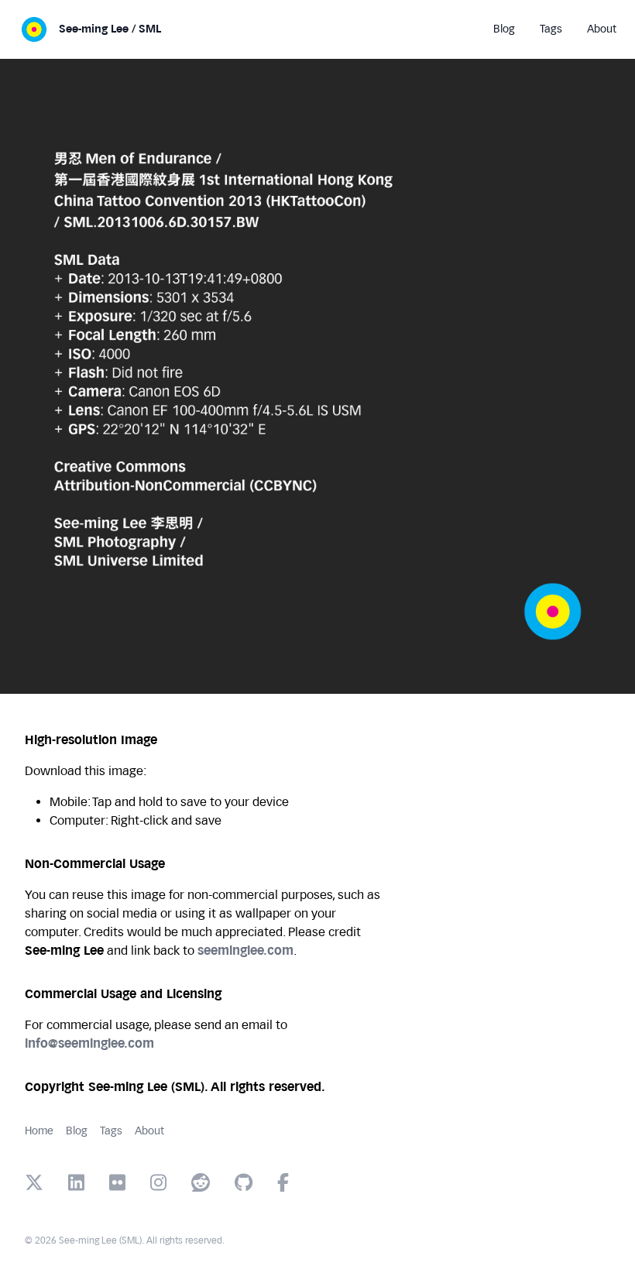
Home (39, 1130)
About (149, 1130)
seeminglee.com (245, 950)
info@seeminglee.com (89, 1043)
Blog (77, 1130)
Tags (111, 1130)
